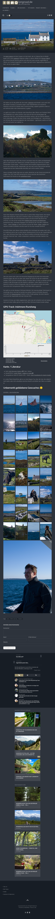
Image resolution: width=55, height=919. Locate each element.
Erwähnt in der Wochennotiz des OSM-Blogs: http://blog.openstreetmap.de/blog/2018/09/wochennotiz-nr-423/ (29, 702)
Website (5, 642)
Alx (35, 907)
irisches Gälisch (46, 58)
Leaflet (38, 343)
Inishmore (31, 102)
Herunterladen (44, 360)
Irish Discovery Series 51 (15, 371)
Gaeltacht (16, 58)
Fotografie (31, 8)
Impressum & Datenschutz (8, 894)
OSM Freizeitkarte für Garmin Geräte (40, 375)
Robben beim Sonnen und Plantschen (35, 220)
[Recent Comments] (19, 675)
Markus (6, 49)
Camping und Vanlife (20, 774)
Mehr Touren (5, 889)
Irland (8, 618)
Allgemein (5, 10)
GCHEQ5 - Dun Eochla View (11, 392)
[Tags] (36, 675)
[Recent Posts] (27, 675)
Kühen (40, 224)
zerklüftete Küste (25, 176)
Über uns (5, 886)
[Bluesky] (49, 15)
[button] (15, 313)
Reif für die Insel (13, 618)
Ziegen (44, 224)
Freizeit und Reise (41, 8)
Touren (12, 8)
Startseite (6, 8)
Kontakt (4, 891)
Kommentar (6, 628)
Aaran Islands (9, 56)
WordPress (26, 907)
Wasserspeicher (16, 294)
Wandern (18, 728)
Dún (10, 278)
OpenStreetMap (44, 343)
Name (5, 637)
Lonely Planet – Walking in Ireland (23, 373)
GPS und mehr (21, 8)
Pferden (14, 224)
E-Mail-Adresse (32, 637)
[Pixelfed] (51, 15)
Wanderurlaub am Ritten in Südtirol (27, 826)
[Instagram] (48, 15)
